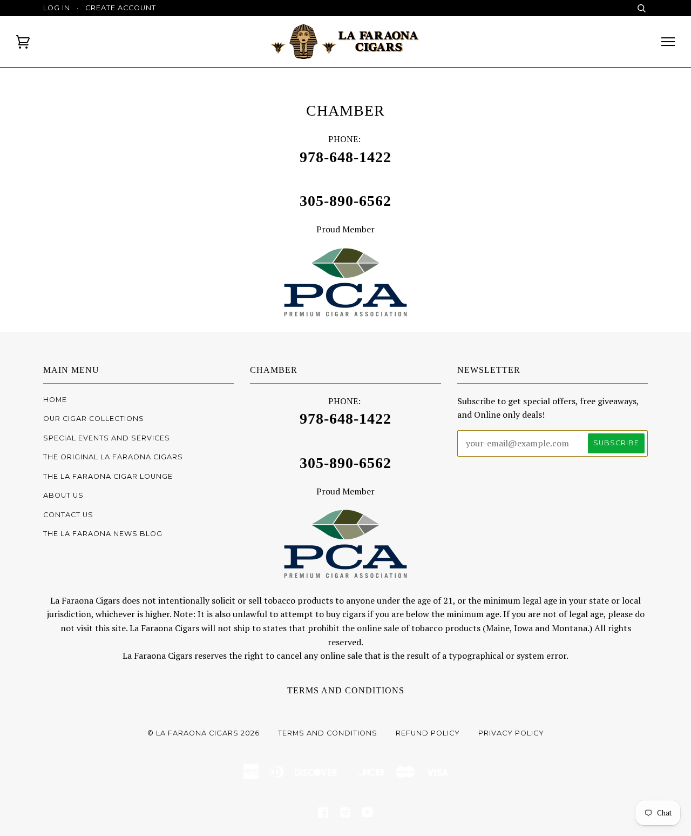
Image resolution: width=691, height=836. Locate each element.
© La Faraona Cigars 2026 (203, 733)
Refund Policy (428, 733)
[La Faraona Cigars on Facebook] (323, 814)
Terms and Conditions (345, 690)
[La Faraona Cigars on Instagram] (345, 814)
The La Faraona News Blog (102, 534)
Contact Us (68, 515)
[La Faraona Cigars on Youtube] (368, 814)
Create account (120, 8)
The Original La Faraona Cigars (113, 457)
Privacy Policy (511, 733)
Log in (56, 8)
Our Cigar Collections (93, 418)
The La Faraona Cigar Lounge (108, 476)
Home (55, 400)
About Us (63, 495)
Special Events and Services (106, 438)
